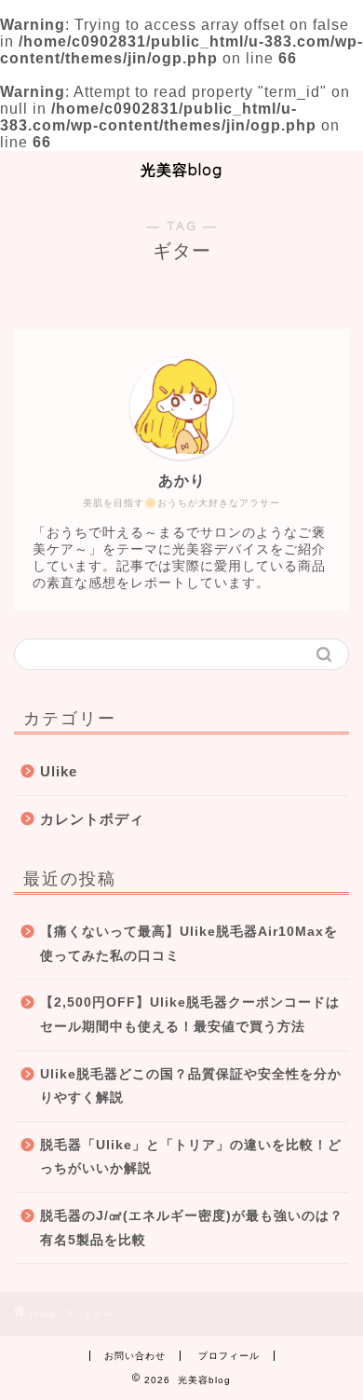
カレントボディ (92, 819)
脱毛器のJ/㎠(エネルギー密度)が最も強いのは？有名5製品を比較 (191, 1228)
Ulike (58, 771)
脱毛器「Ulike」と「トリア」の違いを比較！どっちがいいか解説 (191, 1157)
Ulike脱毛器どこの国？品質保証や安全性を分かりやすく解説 (191, 1086)
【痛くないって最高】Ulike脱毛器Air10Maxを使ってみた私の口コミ (189, 944)
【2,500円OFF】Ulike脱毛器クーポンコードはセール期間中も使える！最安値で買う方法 (190, 1014)
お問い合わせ (135, 1356)
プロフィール (229, 1356)
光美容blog (181, 169)
